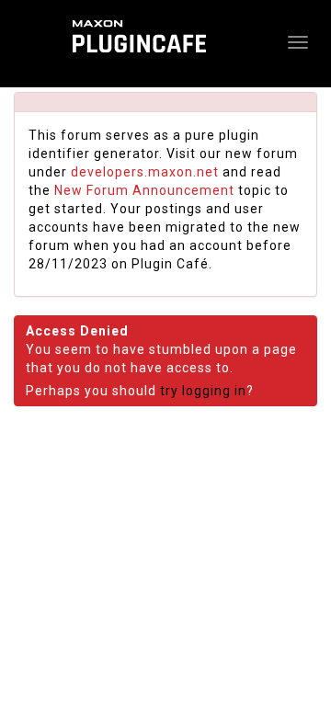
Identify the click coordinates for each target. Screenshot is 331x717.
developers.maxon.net (145, 172)
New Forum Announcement (144, 190)
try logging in (203, 390)
